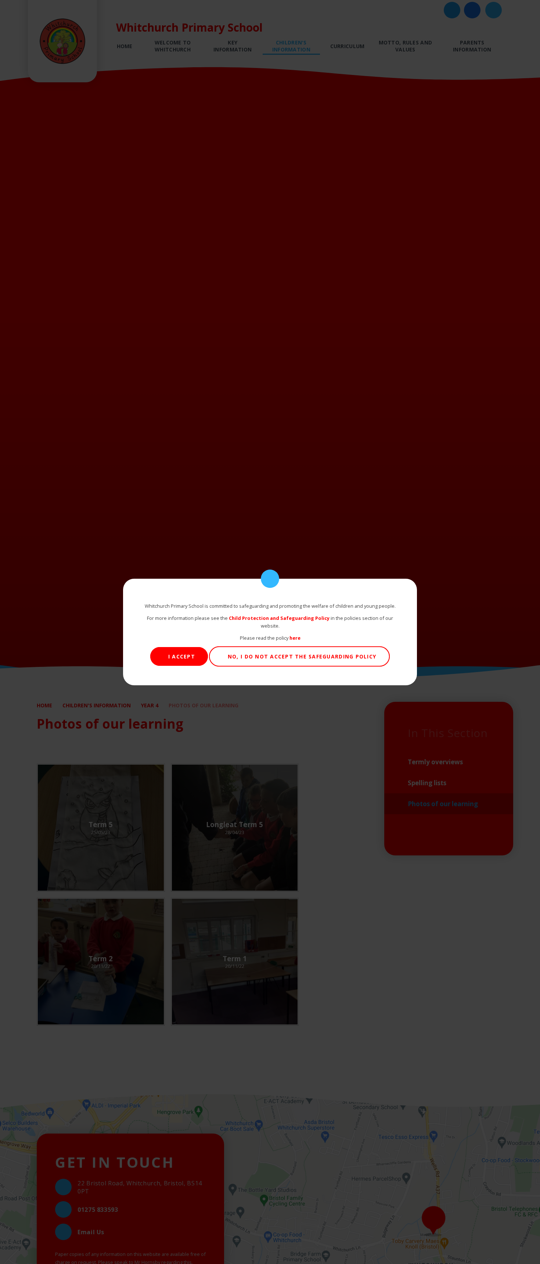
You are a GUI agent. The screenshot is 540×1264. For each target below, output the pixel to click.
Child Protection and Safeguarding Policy (279, 618)
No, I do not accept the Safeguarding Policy (302, 656)
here (294, 638)
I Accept (181, 656)
